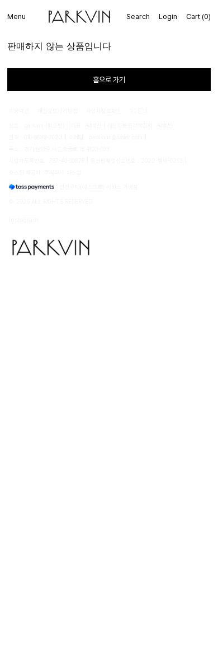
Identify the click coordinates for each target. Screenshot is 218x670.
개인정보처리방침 (57, 111)
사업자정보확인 (103, 111)
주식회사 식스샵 (62, 172)
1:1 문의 (139, 111)
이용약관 (19, 111)
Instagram (24, 219)
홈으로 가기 (109, 79)
